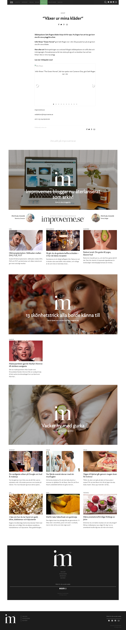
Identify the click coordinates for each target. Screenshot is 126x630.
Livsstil (17, 2)
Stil (10, 492)
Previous (37, 86)
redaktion (63, 576)
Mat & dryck (50, 229)
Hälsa (31, 2)
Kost (47, 492)
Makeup (11, 339)
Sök (105, 2)
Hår (10, 229)
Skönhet (25, 2)
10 (76, 104)
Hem (11, 2)
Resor (37, 2)
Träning (86, 492)
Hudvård (86, 229)
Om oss (60, 2)
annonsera (63, 574)
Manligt (44, 2)
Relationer (52, 2)
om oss (63, 572)
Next (93, 86)
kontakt (62, 578)
